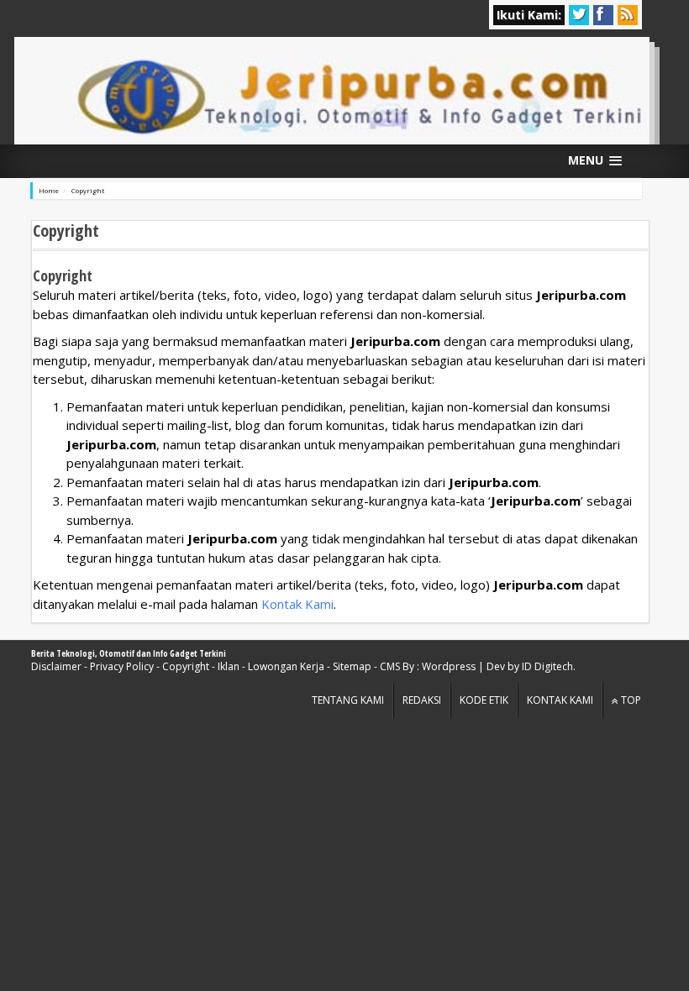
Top (629, 700)
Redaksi (421, 700)
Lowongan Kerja (286, 666)
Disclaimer (56, 666)
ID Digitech (547, 666)
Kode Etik (484, 700)
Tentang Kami (348, 700)
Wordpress (449, 666)
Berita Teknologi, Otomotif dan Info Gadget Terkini (128, 653)
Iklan (228, 666)
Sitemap (352, 666)
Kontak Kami (297, 603)
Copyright (185, 666)
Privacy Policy (122, 666)
